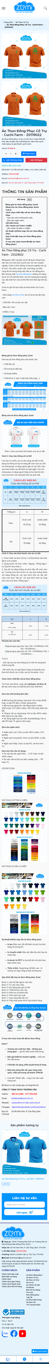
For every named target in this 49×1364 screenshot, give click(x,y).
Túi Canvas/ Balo (33, 1305)
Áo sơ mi (30, 1282)
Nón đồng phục (32, 1295)
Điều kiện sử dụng (9, 1277)
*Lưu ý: (9, 210)
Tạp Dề (29, 1297)
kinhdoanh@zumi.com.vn (18, 178)
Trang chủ (8, 22)
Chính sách (6, 1279)
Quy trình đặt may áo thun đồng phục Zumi (23, 237)
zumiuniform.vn (18, 1103)
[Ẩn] (29, 199)
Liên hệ (6, 1184)
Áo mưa (29, 1292)
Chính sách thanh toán (11, 1284)
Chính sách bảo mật (10, 1274)
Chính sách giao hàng (11, 1281)
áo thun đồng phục (24, 274)
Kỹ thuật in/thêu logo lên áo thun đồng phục (24, 232)
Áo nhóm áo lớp (33, 1285)
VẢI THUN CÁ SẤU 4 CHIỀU (18, 228)
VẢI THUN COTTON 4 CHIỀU (19, 226)
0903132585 (14, 174)
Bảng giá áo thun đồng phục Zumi (22, 204)
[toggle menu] (3, 8)
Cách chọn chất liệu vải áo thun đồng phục (23, 213)
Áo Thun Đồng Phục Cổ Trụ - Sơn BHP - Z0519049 (23, 1179)
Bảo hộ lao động (33, 1290)
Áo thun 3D (31, 1302)
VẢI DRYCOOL (12, 223)
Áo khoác (30, 1287)
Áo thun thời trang (34, 1300)
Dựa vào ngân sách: (15, 220)
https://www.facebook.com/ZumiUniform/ (29, 1107)
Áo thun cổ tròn (32, 1280)
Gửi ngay (22, 1212)
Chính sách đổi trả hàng (12, 1286)
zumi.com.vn (34, 1103)
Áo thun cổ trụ (18, 295)
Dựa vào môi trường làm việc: (20, 218)
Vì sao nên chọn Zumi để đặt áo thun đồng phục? (23, 242)
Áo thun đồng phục (34, 1275)
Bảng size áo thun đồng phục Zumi (22, 207)
